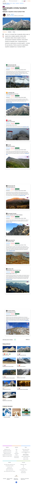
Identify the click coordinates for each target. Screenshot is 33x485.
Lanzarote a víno (9, 467)
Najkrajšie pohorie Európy (7, 389)
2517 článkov (12, 15)
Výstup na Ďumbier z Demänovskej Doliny (26, 454)
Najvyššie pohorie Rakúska (21, 366)
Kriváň (9, 145)
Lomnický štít (11, 92)
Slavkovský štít (11, 185)
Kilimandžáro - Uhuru (23, 464)
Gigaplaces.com (4, 1)
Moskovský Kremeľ (25, 450)
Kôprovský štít (11, 240)
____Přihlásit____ (22, 1)
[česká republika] (5, 365)
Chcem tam (12, 95)
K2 (23, 467)
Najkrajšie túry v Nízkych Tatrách (7, 456)
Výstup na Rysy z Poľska (25, 449)
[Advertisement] (17, 55)
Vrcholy (9, 120)
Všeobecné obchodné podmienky (9, 479)
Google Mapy (17, 95)
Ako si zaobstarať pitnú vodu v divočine (9, 471)
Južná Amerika (4, 399)
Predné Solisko (11, 310)
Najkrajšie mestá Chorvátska (7, 450)
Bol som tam (8, 95)
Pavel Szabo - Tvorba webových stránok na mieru (25, 479)
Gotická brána (23, 468)
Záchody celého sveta (10, 468)
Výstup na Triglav (25, 457)
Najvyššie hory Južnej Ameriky (7, 400)
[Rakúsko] (20, 365)
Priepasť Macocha (23, 472)
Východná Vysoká (12, 213)
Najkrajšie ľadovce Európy (21, 377)
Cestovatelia (4, 478)
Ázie (16, 450)
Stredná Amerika (16, 457)
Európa (3, 365)
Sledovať (12, 14)
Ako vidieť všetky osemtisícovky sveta (9, 464)
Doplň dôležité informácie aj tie (26, 412)
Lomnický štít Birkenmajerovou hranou (25, 452)
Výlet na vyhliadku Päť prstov (26, 456)
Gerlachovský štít (12, 65)
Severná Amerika (16, 456)
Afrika (16, 449)
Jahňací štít (10, 268)
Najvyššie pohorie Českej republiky (8, 366)
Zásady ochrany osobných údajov (16, 479)
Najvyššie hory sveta (7, 449)
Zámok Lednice (23, 471)
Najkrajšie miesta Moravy (7, 453)
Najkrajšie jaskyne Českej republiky (22, 389)
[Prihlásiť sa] (14, 339)
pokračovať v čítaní (18, 74)
